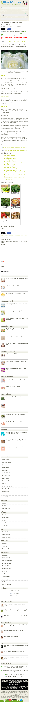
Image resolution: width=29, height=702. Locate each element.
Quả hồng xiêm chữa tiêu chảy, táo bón (12, 157)
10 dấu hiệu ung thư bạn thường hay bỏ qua (16, 369)
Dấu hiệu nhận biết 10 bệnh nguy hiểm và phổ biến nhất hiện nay (16, 433)
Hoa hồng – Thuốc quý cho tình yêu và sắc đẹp (14, 163)
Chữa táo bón (4, 106)
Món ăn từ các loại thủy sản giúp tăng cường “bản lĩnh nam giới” (15, 329)
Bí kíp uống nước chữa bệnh (10, 161)
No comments (14, 26)
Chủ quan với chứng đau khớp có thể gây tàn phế (16, 646)
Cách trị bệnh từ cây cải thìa (10, 167)
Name (2, 257)
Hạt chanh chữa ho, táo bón (10, 158)
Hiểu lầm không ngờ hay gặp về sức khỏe (16, 311)
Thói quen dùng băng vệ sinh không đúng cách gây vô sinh (16, 304)
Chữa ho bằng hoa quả (9, 160)
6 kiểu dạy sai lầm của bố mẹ (13, 285)
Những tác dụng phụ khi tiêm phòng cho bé (17, 278)
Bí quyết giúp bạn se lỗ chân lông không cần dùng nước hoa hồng (15, 625)
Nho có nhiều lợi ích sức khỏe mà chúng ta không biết (17, 319)
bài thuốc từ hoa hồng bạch (6, 235)
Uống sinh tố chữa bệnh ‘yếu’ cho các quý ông (16, 610)
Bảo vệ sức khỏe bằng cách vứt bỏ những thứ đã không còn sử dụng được (16, 440)
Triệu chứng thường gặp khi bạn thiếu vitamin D (15, 336)
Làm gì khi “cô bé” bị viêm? (13, 386)
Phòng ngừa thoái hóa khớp (13, 353)
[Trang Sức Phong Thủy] (14, 147)
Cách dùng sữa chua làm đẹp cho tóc (13, 630)
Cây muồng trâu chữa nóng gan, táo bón (12, 170)
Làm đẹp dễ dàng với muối (11, 636)
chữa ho (14, 235)
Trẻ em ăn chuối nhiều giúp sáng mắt (15, 293)
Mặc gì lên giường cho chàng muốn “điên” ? (15, 615)
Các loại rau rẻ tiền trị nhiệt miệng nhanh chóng (14, 168)
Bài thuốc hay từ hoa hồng (9, 155)
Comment (3, 244)
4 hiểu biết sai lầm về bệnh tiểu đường (14, 651)
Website (2, 266)
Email (2, 261)
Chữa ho (3, 75)
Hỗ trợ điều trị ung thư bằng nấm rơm (15, 414)
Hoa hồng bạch (4, 44)
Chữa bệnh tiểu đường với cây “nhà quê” (16, 404)
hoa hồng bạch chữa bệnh (14, 237)
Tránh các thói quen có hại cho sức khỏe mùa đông (16, 658)
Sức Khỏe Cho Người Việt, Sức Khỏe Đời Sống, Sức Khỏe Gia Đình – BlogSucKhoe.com (15, 687)
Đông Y (8, 26)
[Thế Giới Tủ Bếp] (14, 593)
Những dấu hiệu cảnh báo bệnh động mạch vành (17, 344)
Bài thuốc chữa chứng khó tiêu (14, 396)
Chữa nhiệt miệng (5, 96)
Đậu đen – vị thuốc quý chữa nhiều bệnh (12, 165)
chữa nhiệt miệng (19, 235)
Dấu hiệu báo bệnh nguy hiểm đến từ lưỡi (16, 447)
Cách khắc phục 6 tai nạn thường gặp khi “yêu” (15, 605)
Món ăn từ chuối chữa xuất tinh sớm (15, 421)
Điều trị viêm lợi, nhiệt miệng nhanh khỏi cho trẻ (14, 177)
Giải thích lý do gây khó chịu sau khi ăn (16, 361)
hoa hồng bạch (6, 237)
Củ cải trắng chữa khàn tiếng (10, 164)
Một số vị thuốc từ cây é (9, 179)
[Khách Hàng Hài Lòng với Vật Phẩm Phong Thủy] (14, 590)
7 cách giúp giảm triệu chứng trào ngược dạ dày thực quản (16, 379)
